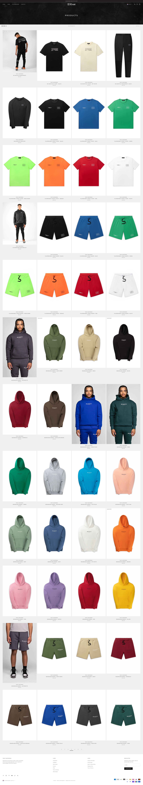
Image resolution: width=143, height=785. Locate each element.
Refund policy (55, 771)
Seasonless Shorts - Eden (123, 743)
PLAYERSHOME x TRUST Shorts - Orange (54, 313)
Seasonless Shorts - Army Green (54, 676)
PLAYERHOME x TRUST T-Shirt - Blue (88, 141)
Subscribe (128, 768)
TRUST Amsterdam (54, 82)
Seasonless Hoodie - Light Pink (123, 504)
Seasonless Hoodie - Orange (123, 561)
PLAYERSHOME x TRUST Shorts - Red (88, 313)
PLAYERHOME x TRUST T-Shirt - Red (88, 198)
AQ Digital (73, 780)
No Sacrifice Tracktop (19, 141)
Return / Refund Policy (91, 764)
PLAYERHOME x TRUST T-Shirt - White (123, 198)
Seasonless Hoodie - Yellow (123, 619)
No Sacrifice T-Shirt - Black (54, 83)
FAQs (54, 768)
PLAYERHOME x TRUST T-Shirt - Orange (54, 198)
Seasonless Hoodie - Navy (54, 561)
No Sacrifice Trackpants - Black (123, 83)
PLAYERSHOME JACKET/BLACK (19, 247)
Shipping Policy (90, 766)
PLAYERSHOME (15, 4)
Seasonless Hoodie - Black (123, 370)
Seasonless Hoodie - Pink (19, 619)
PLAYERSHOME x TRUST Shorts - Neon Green (19, 313)
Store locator (55, 764)
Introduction (55, 760)
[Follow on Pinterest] (9, 775)
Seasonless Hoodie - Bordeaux (19, 437)
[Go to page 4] (81, 749)
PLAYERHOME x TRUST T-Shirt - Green (123, 141)
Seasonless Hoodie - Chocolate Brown (54, 437)
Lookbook (54, 762)
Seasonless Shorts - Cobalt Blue (54, 743)
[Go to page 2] (61, 749)
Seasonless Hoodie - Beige (88, 370)
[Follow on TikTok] (14, 775)
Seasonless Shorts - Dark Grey (89, 743)
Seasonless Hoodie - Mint (19, 561)
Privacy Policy (90, 762)
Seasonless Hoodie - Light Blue (89, 504)
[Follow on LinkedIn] (17, 775)
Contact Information (91, 760)
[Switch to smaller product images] (4, 26)
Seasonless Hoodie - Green (19, 504)
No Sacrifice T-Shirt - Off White (89, 83)
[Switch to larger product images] (2, 26)
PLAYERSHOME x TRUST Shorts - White (123, 313)
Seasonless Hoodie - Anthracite (19, 380)
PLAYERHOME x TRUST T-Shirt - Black (54, 141)
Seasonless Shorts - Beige (88, 676)
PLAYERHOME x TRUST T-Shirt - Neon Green (19, 198)
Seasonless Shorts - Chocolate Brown (20, 743)
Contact (23, 4)
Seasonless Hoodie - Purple (54, 619)
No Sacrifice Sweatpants (19, 75)
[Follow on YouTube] (12, 775)
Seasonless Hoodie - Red (89, 619)
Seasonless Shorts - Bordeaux (123, 676)
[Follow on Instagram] (6, 775)
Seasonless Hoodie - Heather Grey (54, 504)
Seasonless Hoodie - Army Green (54, 370)
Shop (9, 4)
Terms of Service (56, 769)
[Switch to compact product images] (5, 26)
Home (4, 4)
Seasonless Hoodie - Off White (89, 561)
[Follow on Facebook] (3, 775)
